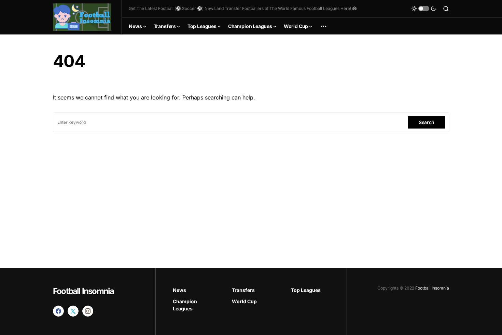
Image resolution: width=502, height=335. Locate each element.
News (179, 290)
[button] (424, 8)
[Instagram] (87, 311)
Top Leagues (306, 290)
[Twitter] (73, 311)
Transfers (243, 290)
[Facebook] (58, 311)
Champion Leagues (185, 304)
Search (426, 122)
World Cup (244, 301)
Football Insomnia (83, 291)
